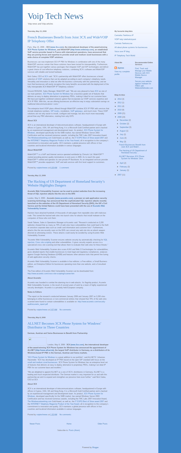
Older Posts (102, 424)
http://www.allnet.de (44, 350)
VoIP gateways (76, 111)
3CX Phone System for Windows (42, 50)
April (122, 163)
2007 (120, 175)
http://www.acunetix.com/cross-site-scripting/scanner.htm (51, 274)
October (123, 124)
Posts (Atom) (74, 430)
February (124, 167)
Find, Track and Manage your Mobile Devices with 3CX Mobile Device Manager (143, 72)
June (122, 138)
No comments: (66, 310)
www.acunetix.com (64, 198)
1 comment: (65, 168)
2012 (120, 103)
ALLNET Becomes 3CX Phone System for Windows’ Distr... (132, 157)
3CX (46, 76)
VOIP (40, 79)
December (124, 120)
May (122, 142)
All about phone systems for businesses (131, 47)
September (124, 127)
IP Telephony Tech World (125, 56)
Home (69, 424)
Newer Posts (35, 424)
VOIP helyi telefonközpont (125, 39)
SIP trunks (55, 111)
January (123, 170)
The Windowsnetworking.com (39, 138)
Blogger (95, 447)
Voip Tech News (55, 16)
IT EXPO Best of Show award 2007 (89, 138)
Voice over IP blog (122, 51)
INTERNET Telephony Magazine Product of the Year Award (55, 140)
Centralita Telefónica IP (124, 35)
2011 (120, 106)
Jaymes (120, 68)
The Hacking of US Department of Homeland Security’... (133, 151)
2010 (120, 110)
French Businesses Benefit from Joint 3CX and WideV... (132, 146)
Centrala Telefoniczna (123, 43)
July (122, 134)
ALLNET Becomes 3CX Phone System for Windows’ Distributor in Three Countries (64, 325)
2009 (120, 113)
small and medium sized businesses (42, 362)
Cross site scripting (43, 242)
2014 (120, 99)
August (123, 131)
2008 (120, 117)
